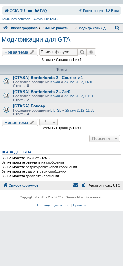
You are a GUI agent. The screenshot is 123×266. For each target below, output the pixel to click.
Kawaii (55, 82)
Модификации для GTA (36, 39)
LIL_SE (56, 110)
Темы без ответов (16, 19)
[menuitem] (14, 10)
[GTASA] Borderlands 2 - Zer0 (41, 92)
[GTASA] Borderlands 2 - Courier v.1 (48, 77)
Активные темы (45, 19)
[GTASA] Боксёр (29, 106)
